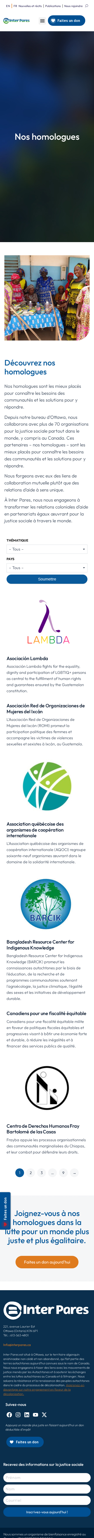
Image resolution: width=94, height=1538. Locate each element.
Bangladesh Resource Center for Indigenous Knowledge (40, 945)
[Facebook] (9, 1415)
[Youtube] (35, 1415)
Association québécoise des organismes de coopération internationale (35, 830)
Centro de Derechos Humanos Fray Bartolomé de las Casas (43, 1129)
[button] (42, 20)
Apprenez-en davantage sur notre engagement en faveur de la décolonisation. (43, 1389)
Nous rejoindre (73, 6)
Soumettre (47, 579)
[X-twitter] (44, 1415)
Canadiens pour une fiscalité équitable (46, 1013)
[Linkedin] (27, 1415)
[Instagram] (18, 1415)
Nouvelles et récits (30, 6)
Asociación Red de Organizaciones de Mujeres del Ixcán (46, 708)
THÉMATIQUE (17, 540)
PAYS (10, 559)
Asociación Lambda (27, 658)
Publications (53, 6)
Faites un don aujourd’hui (47, 1262)
